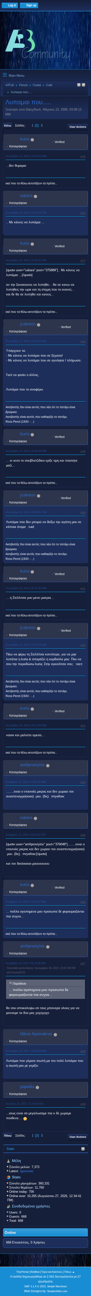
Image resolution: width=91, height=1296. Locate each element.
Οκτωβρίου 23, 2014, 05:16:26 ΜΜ (26, 588)
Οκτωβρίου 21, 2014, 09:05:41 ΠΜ (26, 512)
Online (10, 1233)
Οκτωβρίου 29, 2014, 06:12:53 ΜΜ (26, 725)
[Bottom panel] (83, 85)
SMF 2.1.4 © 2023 (35, 1286)
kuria (24, 139)
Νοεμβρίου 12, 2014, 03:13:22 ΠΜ (25, 834)
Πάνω (7, 1135)
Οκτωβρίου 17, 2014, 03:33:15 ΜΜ (26, 341)
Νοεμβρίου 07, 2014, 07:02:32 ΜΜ (26, 781)
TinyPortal (22, 1271)
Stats (10, 1149)
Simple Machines (57, 1286)
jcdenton (27, 324)
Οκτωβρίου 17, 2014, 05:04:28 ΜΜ (26, 450)
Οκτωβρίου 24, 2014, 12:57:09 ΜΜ (26, 644)
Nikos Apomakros (36, 1034)
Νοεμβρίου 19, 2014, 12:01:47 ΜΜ (26, 901)
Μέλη (16, 1161)
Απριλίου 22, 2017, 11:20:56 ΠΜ (24, 1103)
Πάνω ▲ (69, 1271)
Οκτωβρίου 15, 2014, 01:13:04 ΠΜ (26, 212)
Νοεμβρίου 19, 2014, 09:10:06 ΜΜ (26, 963)
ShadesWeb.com (57, 1291)
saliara (26, 195)
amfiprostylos (32, 765)
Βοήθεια (35, 1271)
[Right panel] (79, 85)
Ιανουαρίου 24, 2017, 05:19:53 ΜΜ (26, 1050)
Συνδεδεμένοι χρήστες (31, 1206)
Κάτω (7, 125)
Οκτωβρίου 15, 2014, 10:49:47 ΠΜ (26, 260)
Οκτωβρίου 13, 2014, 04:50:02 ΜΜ (26, 156)
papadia (27, 1086)
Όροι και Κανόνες (52, 1271)
